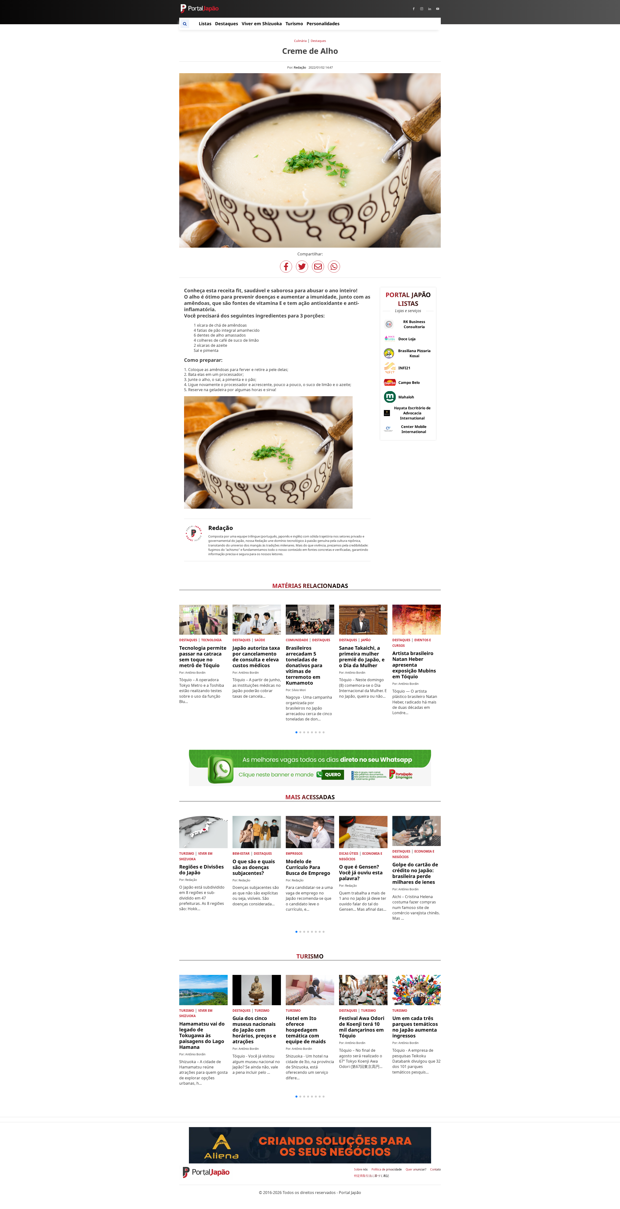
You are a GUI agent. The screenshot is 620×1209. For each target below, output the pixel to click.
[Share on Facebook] (286, 267)
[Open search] (184, 23)
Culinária (300, 41)
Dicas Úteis (348, 853)
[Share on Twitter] (302, 267)
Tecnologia (211, 640)
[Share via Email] (318, 267)
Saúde (260, 640)
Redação (300, 67)
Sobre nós (361, 1169)
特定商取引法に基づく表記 (371, 1176)
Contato (435, 1169)
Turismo (186, 853)
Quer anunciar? (416, 1169)
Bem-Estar (241, 853)
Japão (366, 640)
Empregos (294, 853)
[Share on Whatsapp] (334, 267)
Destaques (318, 41)
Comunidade (297, 640)
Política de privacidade (387, 1169)
